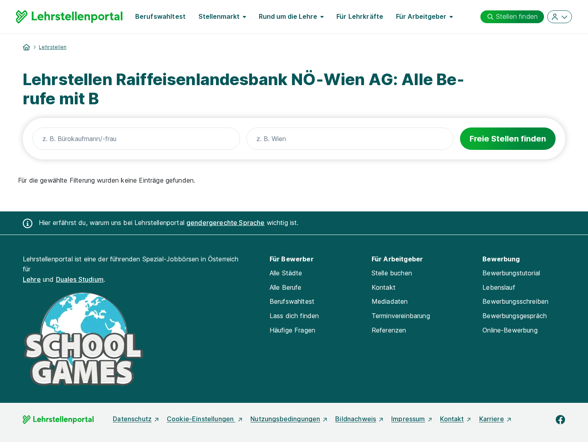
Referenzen (389, 330)
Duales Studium (80, 279)
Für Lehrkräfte (359, 16)
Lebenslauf (498, 287)
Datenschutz (132, 419)
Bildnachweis (355, 419)
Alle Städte (286, 273)
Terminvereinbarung (401, 316)
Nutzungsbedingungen (285, 419)
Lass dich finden (294, 316)
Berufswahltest (160, 16)
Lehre (32, 279)
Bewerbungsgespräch (514, 316)
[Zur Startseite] (69, 17)
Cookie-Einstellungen (201, 419)
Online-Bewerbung (510, 330)
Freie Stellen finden (508, 138)
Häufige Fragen (292, 330)
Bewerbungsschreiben (515, 301)
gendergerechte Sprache (225, 223)
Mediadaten (390, 301)
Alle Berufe (286, 287)
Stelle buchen (392, 273)
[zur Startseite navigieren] (26, 47)
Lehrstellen (52, 47)
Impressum (408, 419)
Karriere (491, 419)
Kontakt (384, 287)
